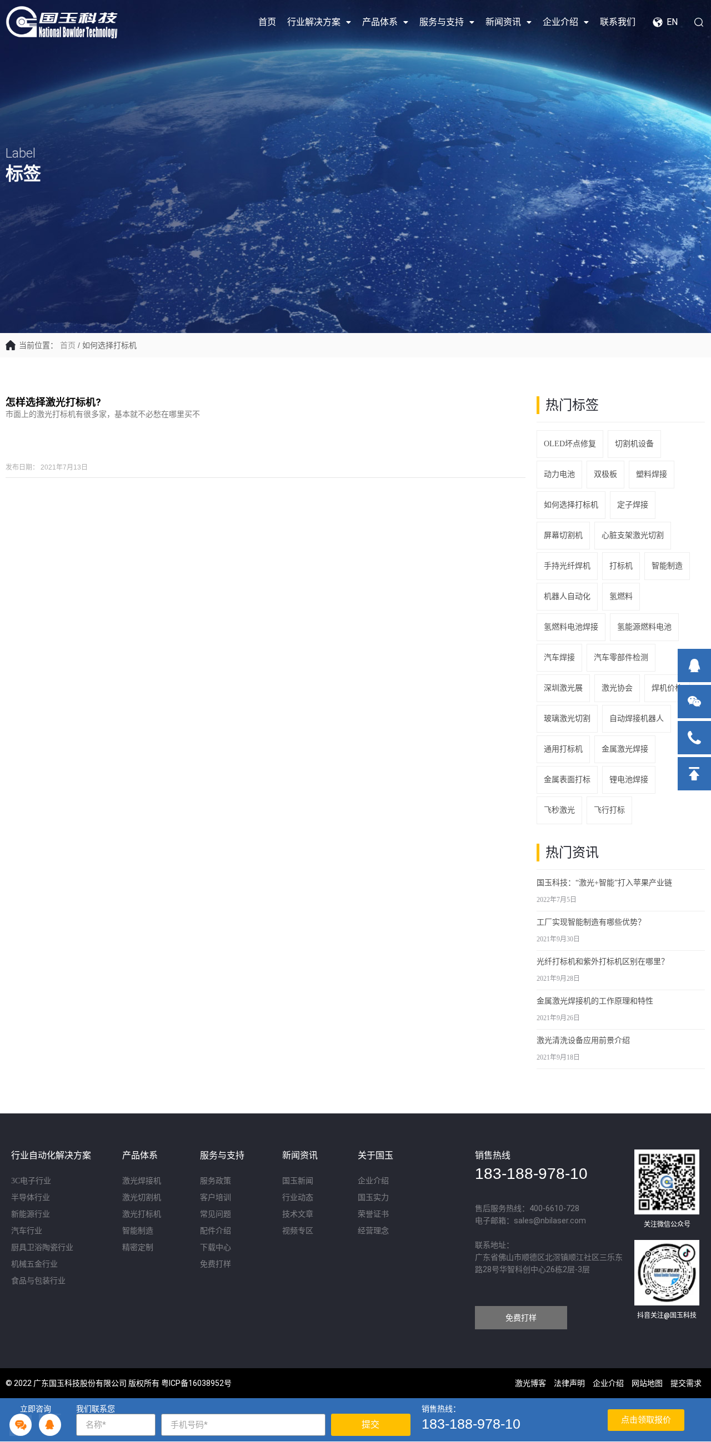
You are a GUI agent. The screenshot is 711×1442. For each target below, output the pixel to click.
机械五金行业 (34, 1264)
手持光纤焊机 (567, 566)
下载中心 (215, 1247)
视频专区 (297, 1231)
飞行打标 (609, 810)
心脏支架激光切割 (633, 535)
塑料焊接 (651, 474)
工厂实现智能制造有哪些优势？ (591, 922)
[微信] (694, 701)
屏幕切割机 (563, 535)
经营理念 (373, 1231)
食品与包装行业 (38, 1281)
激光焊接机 (141, 1181)
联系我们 (617, 22)
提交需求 (686, 1383)
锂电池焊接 (628, 779)
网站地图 (647, 1383)
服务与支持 (441, 22)
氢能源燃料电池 (644, 627)
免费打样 (215, 1264)
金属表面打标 (567, 779)
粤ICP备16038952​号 (196, 1383)
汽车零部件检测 (621, 657)
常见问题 (215, 1214)
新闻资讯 (503, 22)
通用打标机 (563, 749)
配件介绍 (215, 1231)
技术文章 (297, 1214)
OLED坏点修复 (570, 444)
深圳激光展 (563, 688)
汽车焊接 (559, 657)
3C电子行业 (31, 1181)
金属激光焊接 (625, 749)
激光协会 (617, 688)
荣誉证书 (373, 1214)
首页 (267, 22)
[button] (521, 1317)
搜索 (694, 22)
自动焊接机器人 (636, 718)
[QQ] (694, 665)
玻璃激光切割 (567, 718)
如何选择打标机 (571, 505)
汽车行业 (26, 1231)
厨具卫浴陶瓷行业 (42, 1247)
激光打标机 (141, 1214)
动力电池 (559, 474)
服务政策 (215, 1181)
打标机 (621, 566)
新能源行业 (30, 1214)
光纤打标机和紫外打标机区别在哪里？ (603, 961)
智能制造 (667, 566)
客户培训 (215, 1197)
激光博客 (530, 1383)
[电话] (694, 737)
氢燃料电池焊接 (571, 627)
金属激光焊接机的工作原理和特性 (595, 1001)
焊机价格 (667, 688)
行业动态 (297, 1197)
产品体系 (380, 22)
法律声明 (569, 1383)
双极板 (605, 474)
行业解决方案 (314, 22)
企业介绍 (560, 22)
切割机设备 (634, 444)
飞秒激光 (559, 810)
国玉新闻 (297, 1181)
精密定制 (137, 1247)
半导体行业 (30, 1197)
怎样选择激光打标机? (53, 402)
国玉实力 (373, 1197)
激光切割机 (141, 1197)
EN (672, 22)
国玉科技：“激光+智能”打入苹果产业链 (604, 883)
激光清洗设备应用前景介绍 (583, 1040)
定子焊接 (632, 505)
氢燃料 (621, 596)
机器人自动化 (567, 596)
